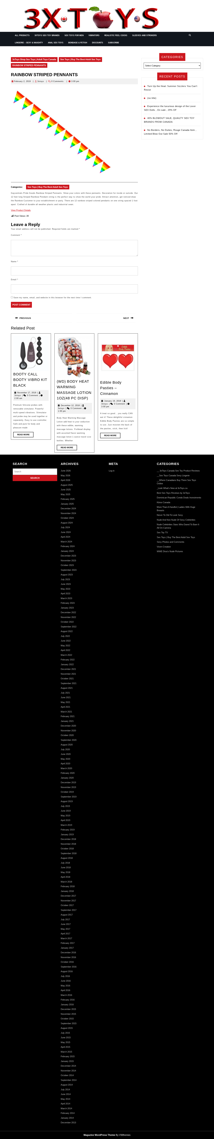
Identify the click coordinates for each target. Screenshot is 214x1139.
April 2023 (65, 593)
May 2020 (65, 759)
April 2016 (65, 990)
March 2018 (66, 881)
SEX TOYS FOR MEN (74, 35)
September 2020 (68, 740)
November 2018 (68, 844)
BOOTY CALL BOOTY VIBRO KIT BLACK (30, 379)
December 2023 (68, 555)
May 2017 (65, 929)
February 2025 (68, 499)
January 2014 (67, 1118)
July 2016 (65, 976)
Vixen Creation (164, 546)
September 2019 (68, 796)
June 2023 (66, 584)
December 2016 (68, 952)
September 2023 (68, 570)
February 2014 (68, 1113)
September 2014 (68, 1080)
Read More (25, 435)
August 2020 (67, 744)
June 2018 (66, 867)
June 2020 (66, 754)
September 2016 (68, 966)
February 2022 (68, 659)
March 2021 (66, 711)
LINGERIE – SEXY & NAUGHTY (29, 43)
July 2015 (65, 1033)
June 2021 (66, 697)
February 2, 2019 (22, 81)
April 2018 (65, 877)
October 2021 (67, 678)
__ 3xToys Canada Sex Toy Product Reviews (178, 470)
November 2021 (68, 674)
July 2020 (65, 749)
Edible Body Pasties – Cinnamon (111, 388)
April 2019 (65, 820)
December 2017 (68, 896)
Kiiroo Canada (163, 502)
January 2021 (67, 721)
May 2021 (65, 702)
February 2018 (68, 886)
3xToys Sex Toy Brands (47, 35)
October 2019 (67, 792)
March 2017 (66, 938)
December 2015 (68, 1009)
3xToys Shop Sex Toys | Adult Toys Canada (34, 59)
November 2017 (68, 900)
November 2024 (68, 513)
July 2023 (65, 579)
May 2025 (65, 494)
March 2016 (66, 995)
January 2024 (67, 551)
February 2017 (68, 943)
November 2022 (68, 617)
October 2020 (67, 735)
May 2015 (65, 1042)
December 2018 (68, 839)
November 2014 (68, 1070)
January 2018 (67, 891)
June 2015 (66, 1037)
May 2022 (65, 645)
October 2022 (67, 622)
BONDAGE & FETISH (77, 43)
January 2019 (67, 834)
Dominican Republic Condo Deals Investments (179, 497)
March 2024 (66, 541)
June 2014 (66, 1094)
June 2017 (66, 924)
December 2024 (68, 508)
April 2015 (65, 1047)
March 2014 (66, 1108)
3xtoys (40, 81)
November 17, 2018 (26, 393)
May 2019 (65, 815)
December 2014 (68, 1066)
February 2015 (68, 1056)
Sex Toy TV (162, 532)
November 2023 (68, 560)
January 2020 (67, 778)
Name (14, 261)
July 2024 (65, 527)
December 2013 (68, 1122)
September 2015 (68, 1023)
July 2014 (65, 1089)
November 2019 (68, 787)
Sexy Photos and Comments (170, 542)
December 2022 (68, 612)
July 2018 (65, 863)
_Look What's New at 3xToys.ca (172, 488)
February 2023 (68, 603)
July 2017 (65, 919)
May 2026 (65, 475)
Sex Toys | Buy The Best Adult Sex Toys (80, 59)
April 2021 (65, 707)
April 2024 (65, 537)
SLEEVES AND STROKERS (144, 35)
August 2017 (67, 914)
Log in (111, 470)
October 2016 (67, 962)
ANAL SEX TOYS (55, 43)
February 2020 (68, 773)
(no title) (151, 98)
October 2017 (67, 905)
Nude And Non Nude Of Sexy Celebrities (176, 520)
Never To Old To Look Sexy (170, 515)
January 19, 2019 (112, 401)
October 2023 (67, 565)
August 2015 (67, 1028)
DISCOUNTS (97, 43)
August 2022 (67, 631)
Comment (16, 235)
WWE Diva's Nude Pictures (170, 551)
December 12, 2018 (70, 405)
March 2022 (66, 655)
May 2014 (65, 1099)
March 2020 (66, 768)
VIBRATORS (94, 35)
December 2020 (68, 726)
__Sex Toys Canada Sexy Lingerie (173, 475)
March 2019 (66, 825)
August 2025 (67, 485)
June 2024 (66, 532)
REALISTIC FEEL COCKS (115, 35)
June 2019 (66, 811)
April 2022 (65, 650)
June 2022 (66, 640)
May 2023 (65, 589)
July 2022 (65, 636)
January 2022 (67, 664)
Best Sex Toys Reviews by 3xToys (173, 493)
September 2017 (68, 910)
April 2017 (65, 933)
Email (14, 279)
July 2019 (65, 806)
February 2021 (68, 716)
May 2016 (65, 985)
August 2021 (67, 688)
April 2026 (65, 480)
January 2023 (67, 607)
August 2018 (67, 858)
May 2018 (65, 872)
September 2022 (68, 626)
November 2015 (68, 1014)
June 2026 (66, 470)
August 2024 (67, 522)
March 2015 (66, 1051)
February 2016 (68, 999)
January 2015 (67, 1061)
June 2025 (66, 489)
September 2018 (68, 853)
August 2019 (67, 801)
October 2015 (67, 1018)
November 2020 (68, 730)
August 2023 (67, 574)
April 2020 (65, 763)
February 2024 (68, 546)
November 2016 (68, 957)
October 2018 (67, 848)
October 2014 (67, 1075)
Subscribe (113, 43)
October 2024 (67, 518)
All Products (22, 35)
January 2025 (67, 504)
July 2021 (65, 693)
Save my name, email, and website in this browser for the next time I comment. (53, 297)
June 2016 (66, 981)
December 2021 (68, 669)
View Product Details (21, 210)
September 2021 (68, 683)
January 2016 (67, 1004)
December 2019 (68, 782)
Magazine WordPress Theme (99, 1135)
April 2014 (65, 1103)
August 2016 (67, 971)
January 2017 (67, 948)
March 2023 (66, 598)
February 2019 (68, 829)
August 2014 (67, 1084)
